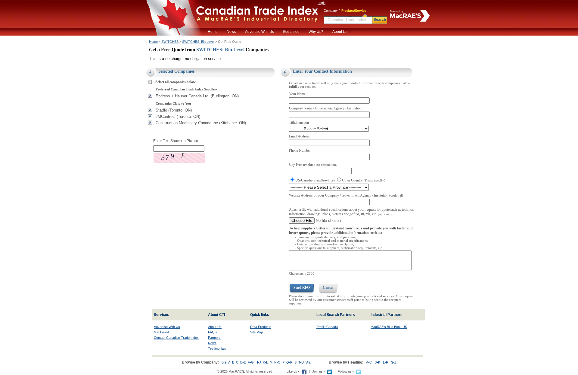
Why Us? (316, 32)
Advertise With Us (259, 32)
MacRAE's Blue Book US (389, 327)
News (231, 32)
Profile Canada (327, 327)
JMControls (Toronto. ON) (178, 116)
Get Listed (291, 32)
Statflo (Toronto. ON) (174, 110)
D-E (243, 362)
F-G (251, 362)
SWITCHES (170, 41)
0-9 (224, 362)
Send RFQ (302, 287)
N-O (277, 362)
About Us (339, 32)
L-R (385, 362)
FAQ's (212, 332)
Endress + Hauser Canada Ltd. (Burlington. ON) (197, 96)
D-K (377, 362)
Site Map (256, 332)
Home (213, 32)
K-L (265, 362)
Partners (214, 337)
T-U (301, 362)
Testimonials (217, 348)
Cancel (328, 287)
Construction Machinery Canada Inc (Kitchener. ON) (201, 123)
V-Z (308, 362)
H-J (258, 362)
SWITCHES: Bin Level (198, 41)
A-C (369, 362)
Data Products (260, 327)
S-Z (393, 362)
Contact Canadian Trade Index (176, 337)
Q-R (289, 362)
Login (321, 3)
